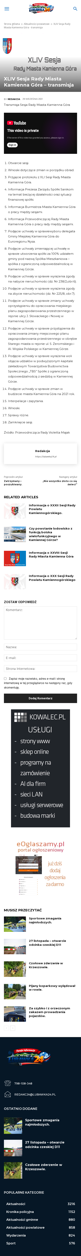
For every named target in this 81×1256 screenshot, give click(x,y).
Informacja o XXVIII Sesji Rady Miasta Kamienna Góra (51, 554)
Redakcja (14, 99)
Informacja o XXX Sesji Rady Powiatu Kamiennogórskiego (52, 578)
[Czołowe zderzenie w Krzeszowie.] (15, 969)
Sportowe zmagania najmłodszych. (45, 920)
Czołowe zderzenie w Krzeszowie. (46, 965)
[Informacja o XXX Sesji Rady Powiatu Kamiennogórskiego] (15, 581)
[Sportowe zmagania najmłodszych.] (15, 924)
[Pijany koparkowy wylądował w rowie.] (15, 991)
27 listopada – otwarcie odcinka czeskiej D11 (47, 943)
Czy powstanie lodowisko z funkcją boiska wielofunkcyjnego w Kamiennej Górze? (50, 534)
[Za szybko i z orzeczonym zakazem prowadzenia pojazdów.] (15, 1014)
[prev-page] (6, 1028)
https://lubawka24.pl (46, 456)
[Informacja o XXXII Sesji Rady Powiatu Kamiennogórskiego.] (15, 511)
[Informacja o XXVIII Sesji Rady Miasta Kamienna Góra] (15, 558)
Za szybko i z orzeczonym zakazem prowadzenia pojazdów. (49, 1012)
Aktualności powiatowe (37, 24)
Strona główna (12, 24)
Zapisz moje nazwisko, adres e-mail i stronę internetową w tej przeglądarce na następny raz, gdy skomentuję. (38, 683)
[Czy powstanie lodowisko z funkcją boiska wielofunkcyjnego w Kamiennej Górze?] (15, 534)
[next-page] (12, 1028)
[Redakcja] (19, 454)
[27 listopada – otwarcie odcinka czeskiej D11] (15, 946)
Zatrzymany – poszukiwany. (13, 483)
